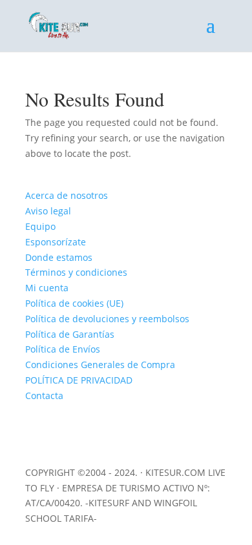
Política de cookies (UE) (74, 303)
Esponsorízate (55, 242)
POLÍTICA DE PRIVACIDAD (78, 380)
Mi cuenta (46, 288)
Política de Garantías (69, 334)
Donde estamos (58, 257)
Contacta (44, 395)
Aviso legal (48, 211)
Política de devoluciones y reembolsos (107, 319)
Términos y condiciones (76, 272)
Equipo (40, 226)
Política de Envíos (62, 349)
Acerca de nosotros (66, 195)
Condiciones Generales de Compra (100, 364)
